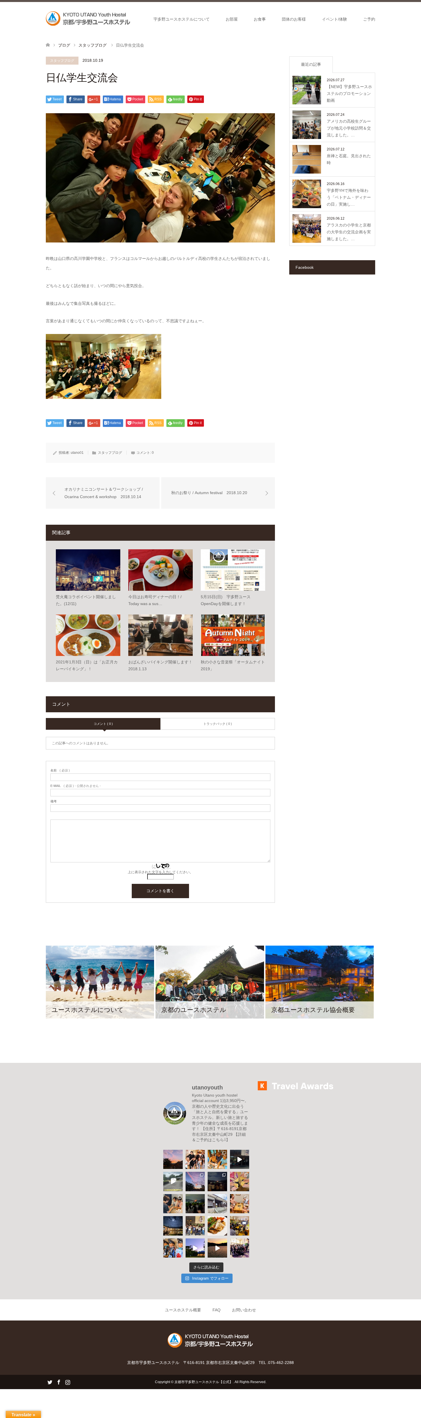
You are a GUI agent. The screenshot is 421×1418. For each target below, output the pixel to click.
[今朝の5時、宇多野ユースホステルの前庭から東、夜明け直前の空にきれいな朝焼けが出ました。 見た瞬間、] (195, 1181)
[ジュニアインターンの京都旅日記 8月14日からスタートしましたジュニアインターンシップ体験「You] (173, 1204)
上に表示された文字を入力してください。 (160, 872)
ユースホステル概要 (183, 1310)
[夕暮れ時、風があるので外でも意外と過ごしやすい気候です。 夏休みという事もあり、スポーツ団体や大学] (195, 1248)
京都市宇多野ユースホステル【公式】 (203, 1382)
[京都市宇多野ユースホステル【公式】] (89, 18)
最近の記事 (311, 64)
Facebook (58, 1381)
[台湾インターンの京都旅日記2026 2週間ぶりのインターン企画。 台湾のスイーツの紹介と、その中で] (239, 1226)
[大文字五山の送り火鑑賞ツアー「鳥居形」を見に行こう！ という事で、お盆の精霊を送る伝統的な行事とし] (195, 1204)
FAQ (217, 1310)
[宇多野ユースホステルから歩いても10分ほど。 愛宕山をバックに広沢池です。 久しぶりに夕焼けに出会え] (217, 1248)
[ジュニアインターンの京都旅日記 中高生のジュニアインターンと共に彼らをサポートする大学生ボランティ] (239, 1181)
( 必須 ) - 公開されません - (75, 785)
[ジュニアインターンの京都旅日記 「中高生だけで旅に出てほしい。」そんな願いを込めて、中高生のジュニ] (173, 1181)
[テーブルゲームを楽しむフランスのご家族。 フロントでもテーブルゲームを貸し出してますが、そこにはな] (239, 1204)
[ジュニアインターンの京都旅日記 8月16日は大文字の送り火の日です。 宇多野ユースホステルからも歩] (217, 1181)
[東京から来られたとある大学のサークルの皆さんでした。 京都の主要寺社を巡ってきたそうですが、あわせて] (195, 1226)
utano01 (77, 453)
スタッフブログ (62, 61)
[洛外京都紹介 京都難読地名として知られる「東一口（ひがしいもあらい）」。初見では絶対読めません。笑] (217, 1204)
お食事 (260, 19)
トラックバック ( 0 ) (217, 723)
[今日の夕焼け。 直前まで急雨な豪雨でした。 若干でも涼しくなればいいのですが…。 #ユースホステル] (173, 1159)
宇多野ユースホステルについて (182, 19)
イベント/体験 (334, 19)
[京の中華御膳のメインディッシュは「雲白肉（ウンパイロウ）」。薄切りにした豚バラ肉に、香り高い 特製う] (217, 1226)
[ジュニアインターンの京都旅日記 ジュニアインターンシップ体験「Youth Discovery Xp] (195, 1159)
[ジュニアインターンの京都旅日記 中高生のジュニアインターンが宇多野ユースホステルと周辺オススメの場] (239, 1159)
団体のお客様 (294, 19)
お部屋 (232, 19)
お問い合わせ (244, 1310)
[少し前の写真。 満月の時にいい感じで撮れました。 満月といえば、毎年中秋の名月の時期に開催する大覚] (173, 1226)
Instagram (67, 1381)
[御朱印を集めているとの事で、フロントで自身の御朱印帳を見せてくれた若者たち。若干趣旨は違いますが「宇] (217, 1159)
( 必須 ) (60, 770)
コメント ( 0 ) (103, 723)
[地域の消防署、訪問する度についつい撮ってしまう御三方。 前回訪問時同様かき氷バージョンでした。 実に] (173, 1248)
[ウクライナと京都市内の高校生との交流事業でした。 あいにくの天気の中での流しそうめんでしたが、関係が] (239, 1248)
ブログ (64, 45)
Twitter (49, 1381)
